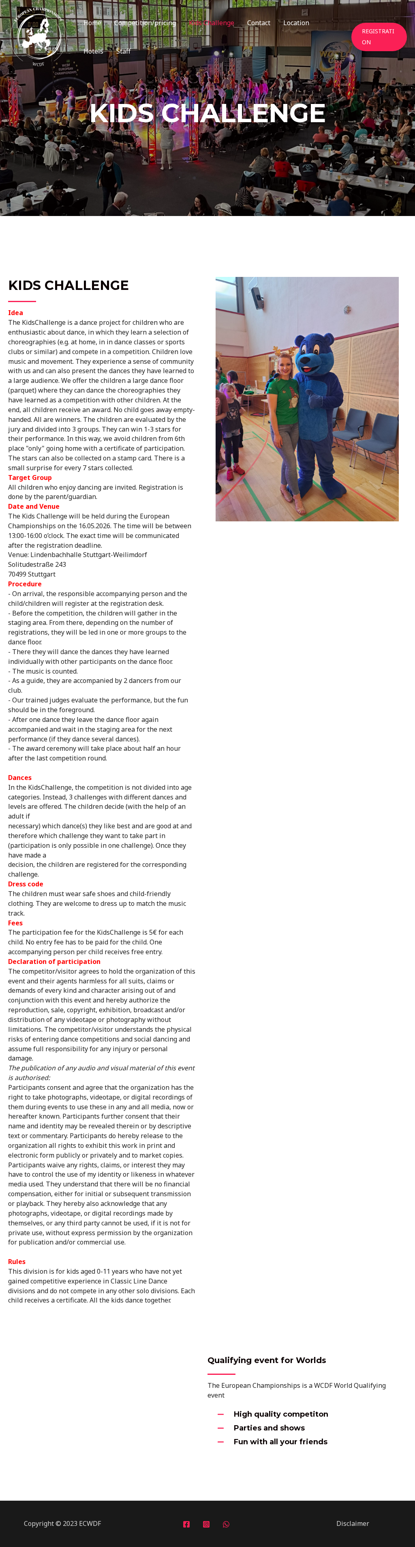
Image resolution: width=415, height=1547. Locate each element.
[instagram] (207, 1524)
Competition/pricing (145, 22)
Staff (123, 51)
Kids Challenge (211, 22)
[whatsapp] (227, 1524)
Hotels (93, 51)
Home (92, 22)
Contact (258, 22)
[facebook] (187, 1524)
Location (296, 22)
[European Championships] (38, 36)
